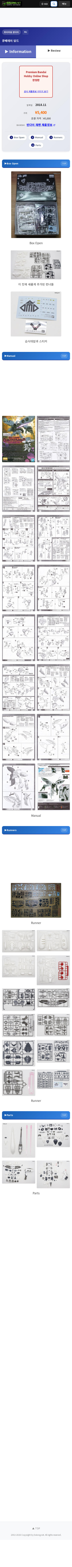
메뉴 (64, 3)
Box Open (17, 137)
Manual (37, 137)
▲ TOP (36, 1528)
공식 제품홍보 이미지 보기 (36, 91)
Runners (56, 137)
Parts (36, 145)
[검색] (54, 4)
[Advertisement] (36, 17)
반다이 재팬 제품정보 (39, 125)
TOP (64, 163)
